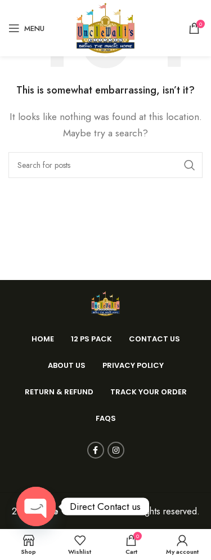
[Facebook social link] (95, 450)
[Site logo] (106, 27)
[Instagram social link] (115, 450)
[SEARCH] (190, 165)
